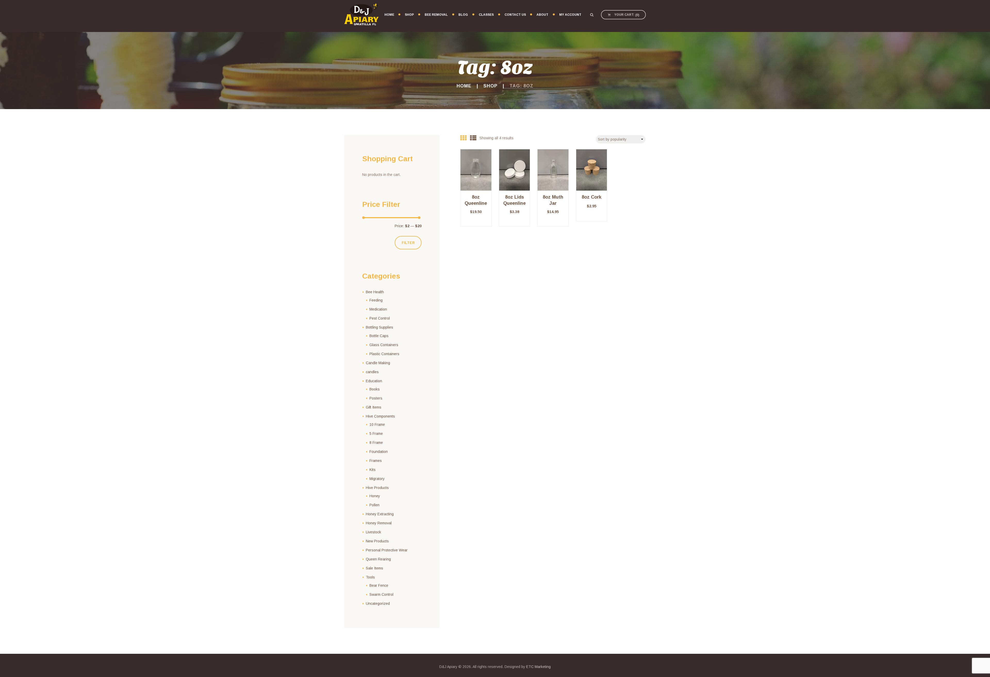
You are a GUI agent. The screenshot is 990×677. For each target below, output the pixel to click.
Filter (408, 243)
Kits (372, 470)
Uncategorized (378, 603)
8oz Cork (591, 197)
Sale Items (374, 568)
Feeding (376, 300)
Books (374, 389)
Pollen (374, 505)
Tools (370, 577)
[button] (476, 226)
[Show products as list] (473, 138)
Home (464, 85)
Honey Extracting (380, 514)
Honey (374, 496)
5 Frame (376, 433)
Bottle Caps (379, 336)
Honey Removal (379, 523)
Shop (490, 85)
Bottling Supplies (379, 327)
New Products (377, 541)
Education (374, 381)
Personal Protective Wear (387, 550)
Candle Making (378, 363)
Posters (375, 398)
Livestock (373, 532)
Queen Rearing (378, 559)
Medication (378, 309)
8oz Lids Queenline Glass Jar (514, 203)
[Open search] (591, 15)
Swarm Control (381, 594)
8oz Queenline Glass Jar (476, 203)
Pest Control (379, 318)
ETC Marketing (538, 667)
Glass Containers (383, 345)
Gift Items (373, 407)
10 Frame (377, 424)
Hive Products (377, 488)
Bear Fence (378, 585)
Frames (375, 461)
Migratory (377, 479)
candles (372, 372)
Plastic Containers (384, 354)
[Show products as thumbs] (463, 138)
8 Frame (376, 443)
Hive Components (380, 416)
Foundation (378, 452)
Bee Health (375, 292)
